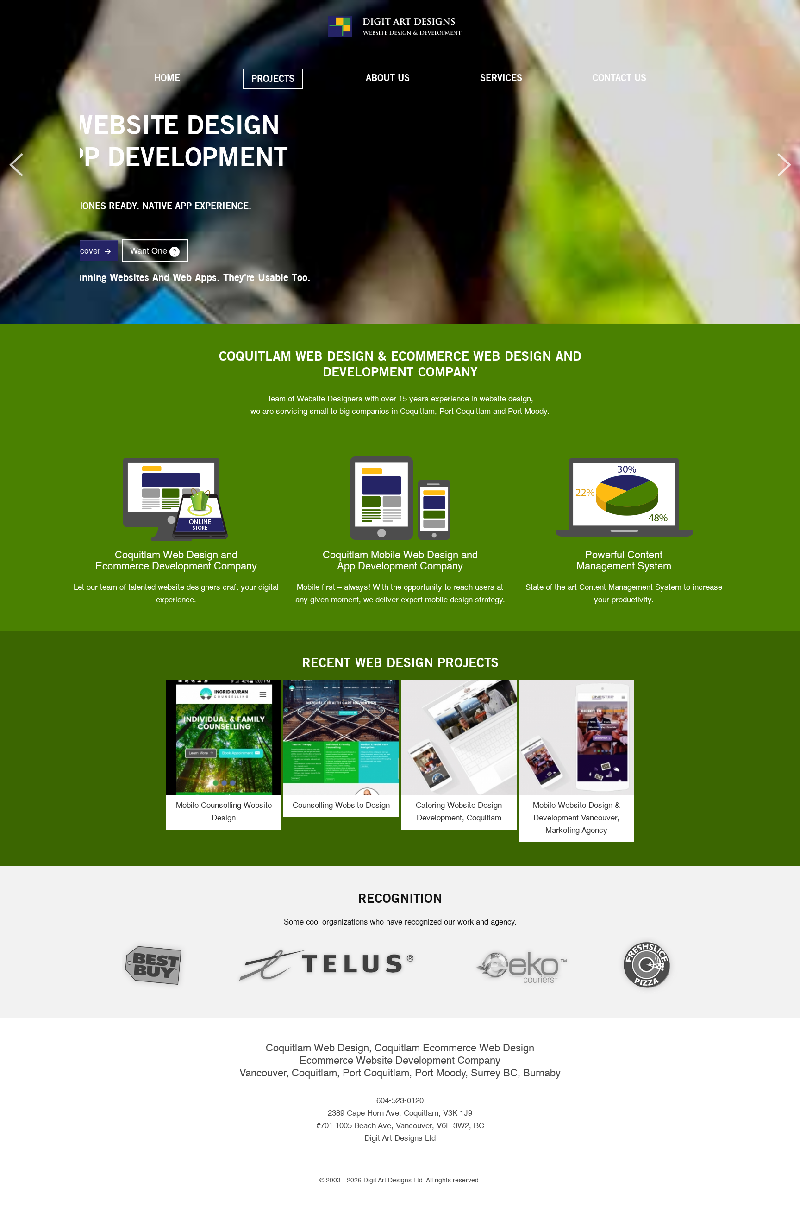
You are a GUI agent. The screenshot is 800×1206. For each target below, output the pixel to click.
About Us (388, 77)
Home (167, 77)
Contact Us (619, 77)
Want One (424, 250)
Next (788, 165)
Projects (272, 78)
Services (501, 77)
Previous (12, 165)
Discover (361, 250)
